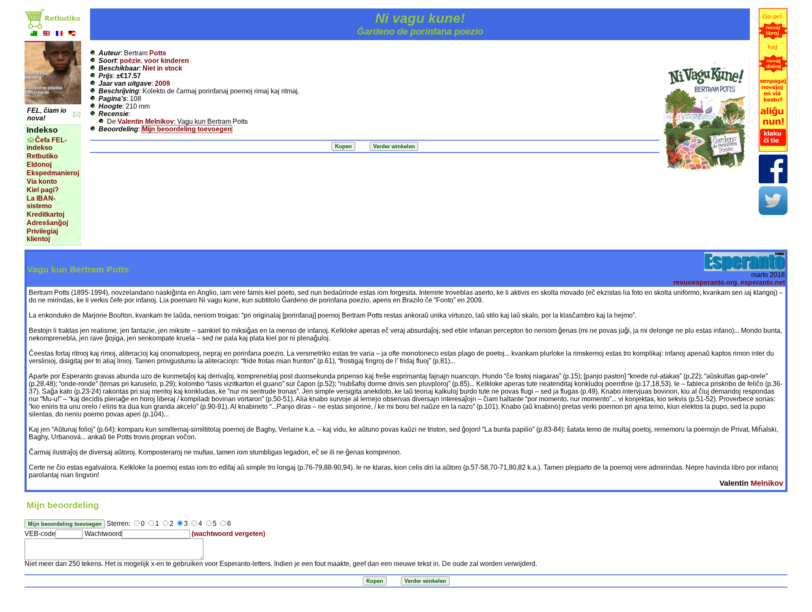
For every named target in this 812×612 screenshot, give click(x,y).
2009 (162, 83)
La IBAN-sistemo (41, 202)
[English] (46, 34)
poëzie (130, 60)
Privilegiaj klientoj (42, 235)
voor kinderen (166, 60)
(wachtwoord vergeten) (228, 533)
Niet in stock (162, 68)
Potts (157, 53)
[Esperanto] (33, 34)
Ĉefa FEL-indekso (47, 143)
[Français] (59, 34)
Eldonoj (39, 164)
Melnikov (767, 483)
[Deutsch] (71, 34)
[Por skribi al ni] (76, 114)
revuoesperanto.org (705, 282)
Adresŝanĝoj (47, 222)
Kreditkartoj (45, 214)
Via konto (42, 181)
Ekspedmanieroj (53, 173)
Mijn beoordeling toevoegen (187, 129)
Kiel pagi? (43, 189)
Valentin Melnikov (146, 121)
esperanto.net (763, 282)
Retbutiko (42, 156)
